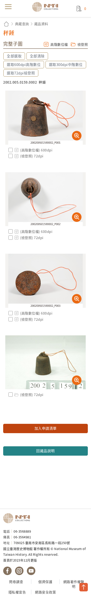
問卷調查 (16, 581)
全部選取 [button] (14, 56)
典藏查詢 (22, 23)
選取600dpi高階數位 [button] (24, 64)
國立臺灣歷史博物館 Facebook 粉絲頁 (7, 571)
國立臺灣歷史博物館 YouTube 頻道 (31, 571)
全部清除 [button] (37, 56)
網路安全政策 (45, 592)
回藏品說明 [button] (45, 450)
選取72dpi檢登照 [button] (21, 73)
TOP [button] (83, 587)
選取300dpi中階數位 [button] (66, 64)
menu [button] (8, 7)
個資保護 (45, 581)
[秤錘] (45, 118)
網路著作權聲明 (73, 584)
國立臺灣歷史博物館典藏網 (46, 7)
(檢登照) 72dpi (31, 155)
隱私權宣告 (17, 592)
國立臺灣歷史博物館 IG (19, 571)
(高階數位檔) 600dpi (36, 150)
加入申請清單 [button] (45, 428)
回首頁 (6, 24)
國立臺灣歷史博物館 (18, 518)
